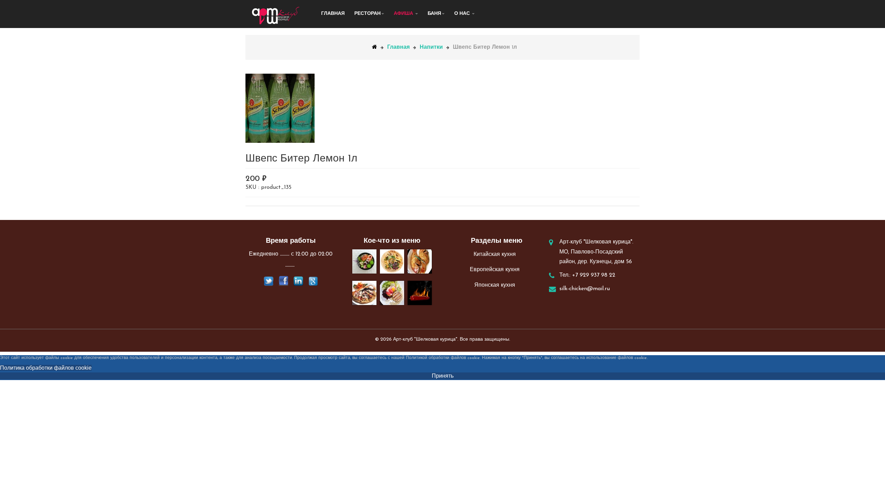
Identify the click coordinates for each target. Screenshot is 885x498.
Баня (434, 13)
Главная (333, 13)
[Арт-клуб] (276, 15)
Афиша (404, 13)
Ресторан (367, 13)
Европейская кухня (495, 270)
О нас (462, 13)
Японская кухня (494, 285)
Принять (443, 376)
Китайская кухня (495, 254)
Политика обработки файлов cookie (46, 368)
